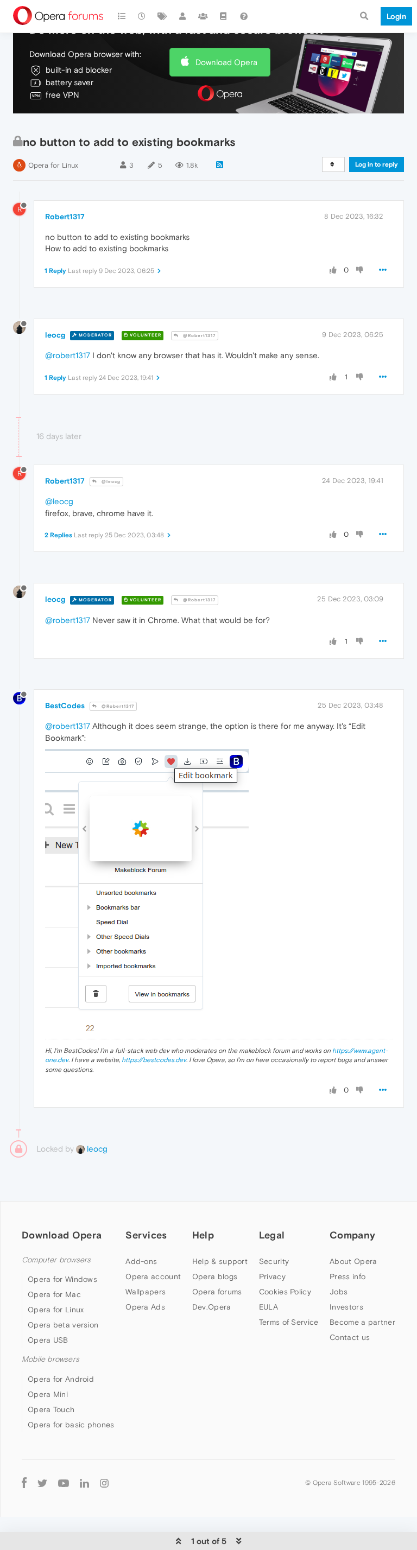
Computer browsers (56, 1260)
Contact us (350, 1337)
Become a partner (362, 1322)
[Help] (243, 16)
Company (352, 1235)
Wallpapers (145, 1291)
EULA (268, 1307)
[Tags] (162, 16)
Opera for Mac (54, 1294)
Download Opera (226, 62)
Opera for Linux (53, 165)
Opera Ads (145, 1307)
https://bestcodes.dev (154, 1060)
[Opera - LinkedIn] (84, 1483)
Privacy (272, 1276)
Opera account (153, 1276)
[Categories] (121, 16)
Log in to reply (376, 164)
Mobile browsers (50, 1359)
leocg (55, 335)
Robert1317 (65, 216)
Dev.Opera (211, 1307)
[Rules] (223, 16)
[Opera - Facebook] (24, 1483)
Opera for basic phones (71, 1424)
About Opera (353, 1261)
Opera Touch (51, 1409)
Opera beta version (63, 1324)
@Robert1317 (198, 335)
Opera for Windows (62, 1279)
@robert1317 (67, 355)
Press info (347, 1276)
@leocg (110, 481)
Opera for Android (61, 1379)
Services (146, 1235)
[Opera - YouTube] (63, 1483)
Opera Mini (48, 1394)
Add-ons (141, 1261)
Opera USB (48, 1340)
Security (274, 1261)
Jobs (339, 1291)
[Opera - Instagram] (104, 1483)
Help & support (220, 1261)
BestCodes (65, 705)
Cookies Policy (285, 1291)
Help (203, 1235)
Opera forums (217, 1291)
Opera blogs (214, 1276)
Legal (272, 1235)
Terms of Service (289, 1322)
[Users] (183, 16)
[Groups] (203, 16)
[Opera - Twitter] (42, 1483)
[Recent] (142, 16)
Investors (346, 1307)
